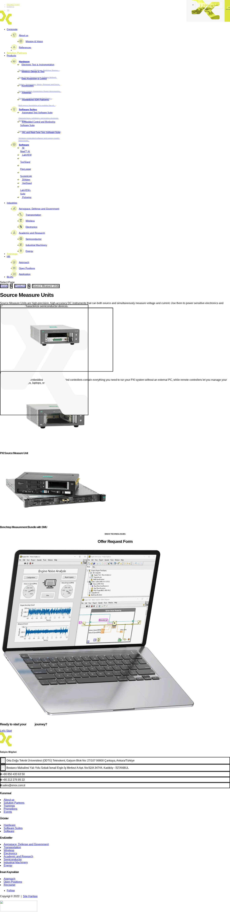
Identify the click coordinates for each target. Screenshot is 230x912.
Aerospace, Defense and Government (39, 208)
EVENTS (10, 7)
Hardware (24, 61)
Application (24, 274)
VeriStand (27, 183)
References (25, 47)
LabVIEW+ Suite (25, 192)
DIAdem (26, 179)
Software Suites (28, 109)
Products (11, 55)
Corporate (12, 29)
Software (24, 144)
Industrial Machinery (36, 245)
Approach (24, 262)
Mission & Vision (34, 41)
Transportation (33, 214)
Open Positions (27, 268)
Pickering (26, 197)
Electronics (31, 227)
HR (8, 256)
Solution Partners (17, 52)
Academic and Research (32, 233)
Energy (29, 251)
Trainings (12, 253)
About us (23, 35)
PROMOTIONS (13, 5)
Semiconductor (34, 239)
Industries (12, 202)
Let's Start (6, 730)
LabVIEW (26, 155)
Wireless (30, 220)
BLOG (10, 276)
